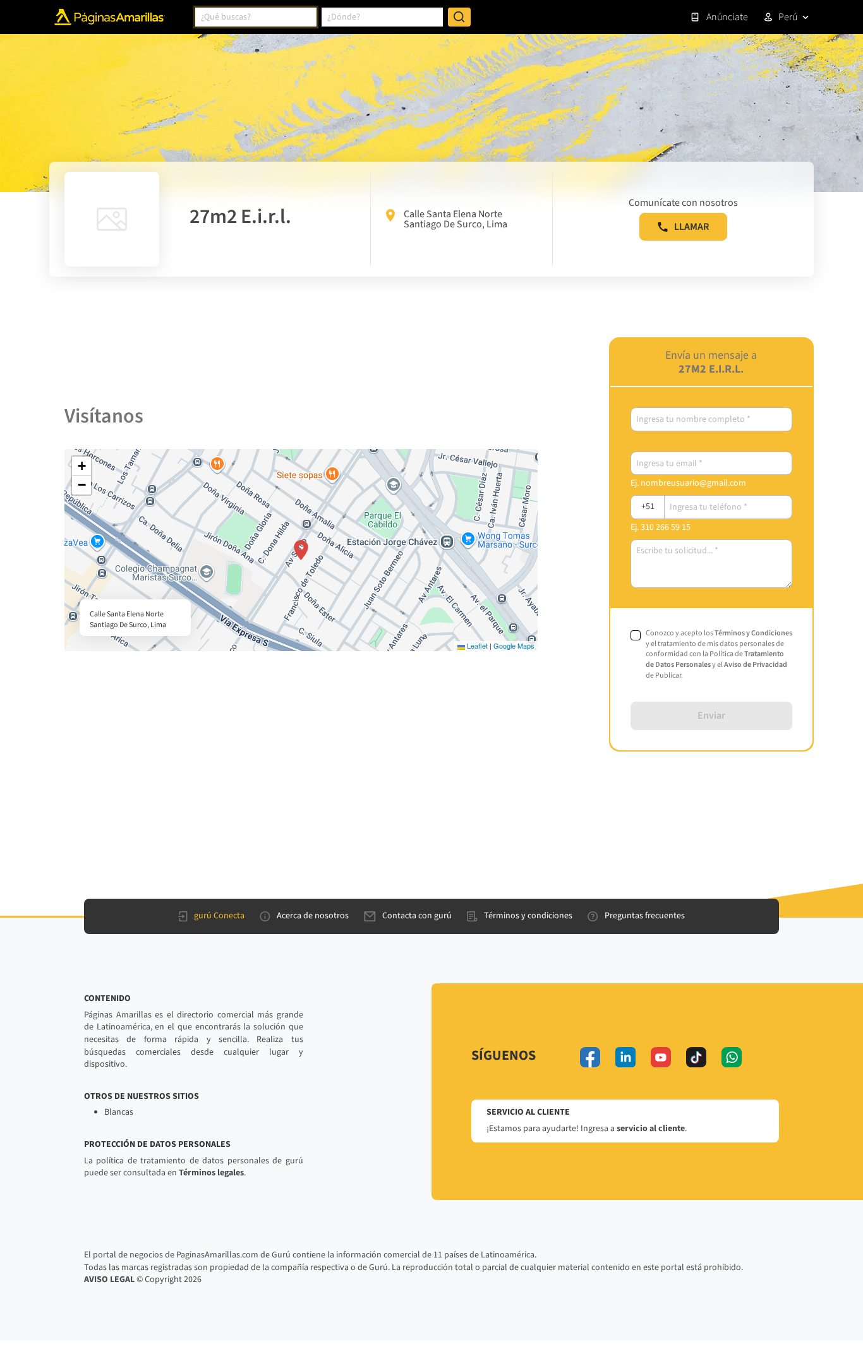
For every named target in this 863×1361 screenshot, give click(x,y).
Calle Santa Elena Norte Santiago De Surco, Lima (455, 219)
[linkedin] (625, 1057)
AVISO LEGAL (109, 1279)
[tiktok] (696, 1057)
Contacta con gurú (417, 915)
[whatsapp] (731, 1057)
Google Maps (513, 645)
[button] (301, 550)
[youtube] (661, 1057)
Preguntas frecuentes (645, 915)
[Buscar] (459, 17)
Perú (787, 17)
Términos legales (211, 1172)
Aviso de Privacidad (755, 664)
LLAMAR (691, 227)
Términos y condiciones (528, 915)
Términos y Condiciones (753, 633)
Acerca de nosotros (313, 915)
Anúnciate (727, 17)
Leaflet (476, 645)
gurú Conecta (219, 915)
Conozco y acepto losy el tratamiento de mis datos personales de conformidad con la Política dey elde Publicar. (719, 654)
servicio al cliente (651, 1128)
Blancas (118, 1112)
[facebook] (590, 1057)
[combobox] (256, 17)
